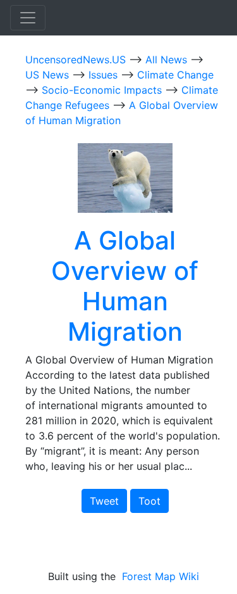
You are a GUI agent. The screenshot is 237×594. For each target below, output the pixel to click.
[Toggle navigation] (28, 17)
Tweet (104, 501)
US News (48, 74)
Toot (149, 501)
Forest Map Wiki (162, 576)
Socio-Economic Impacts (103, 90)
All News (167, 59)
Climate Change (175, 74)
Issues (104, 74)
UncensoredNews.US (77, 59)
